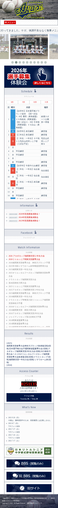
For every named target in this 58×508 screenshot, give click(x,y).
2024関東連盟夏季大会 (18, 320)
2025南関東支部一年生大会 (20, 269)
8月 (12, 102)
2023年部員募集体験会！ (24, 221)
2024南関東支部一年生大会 (20, 297)
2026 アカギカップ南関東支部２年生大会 (27, 256)
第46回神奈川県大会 (17, 283)
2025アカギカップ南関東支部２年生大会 (26, 290)
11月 (46, 102)
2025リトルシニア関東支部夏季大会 (24, 286)
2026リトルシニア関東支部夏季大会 (24, 259)
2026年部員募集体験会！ (24, 214)
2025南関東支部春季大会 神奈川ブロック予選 (29, 293)
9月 (23, 102)
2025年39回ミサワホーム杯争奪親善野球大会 (28, 266)
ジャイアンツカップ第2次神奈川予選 (25, 317)
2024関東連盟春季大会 (18, 324)
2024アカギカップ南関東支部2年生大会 (26, 313)
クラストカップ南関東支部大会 (22, 280)
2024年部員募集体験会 (23, 217)
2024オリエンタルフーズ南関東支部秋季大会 (28, 307)
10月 (35, 102)
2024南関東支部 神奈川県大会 (22, 310)
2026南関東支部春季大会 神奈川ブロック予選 (29, 263)
